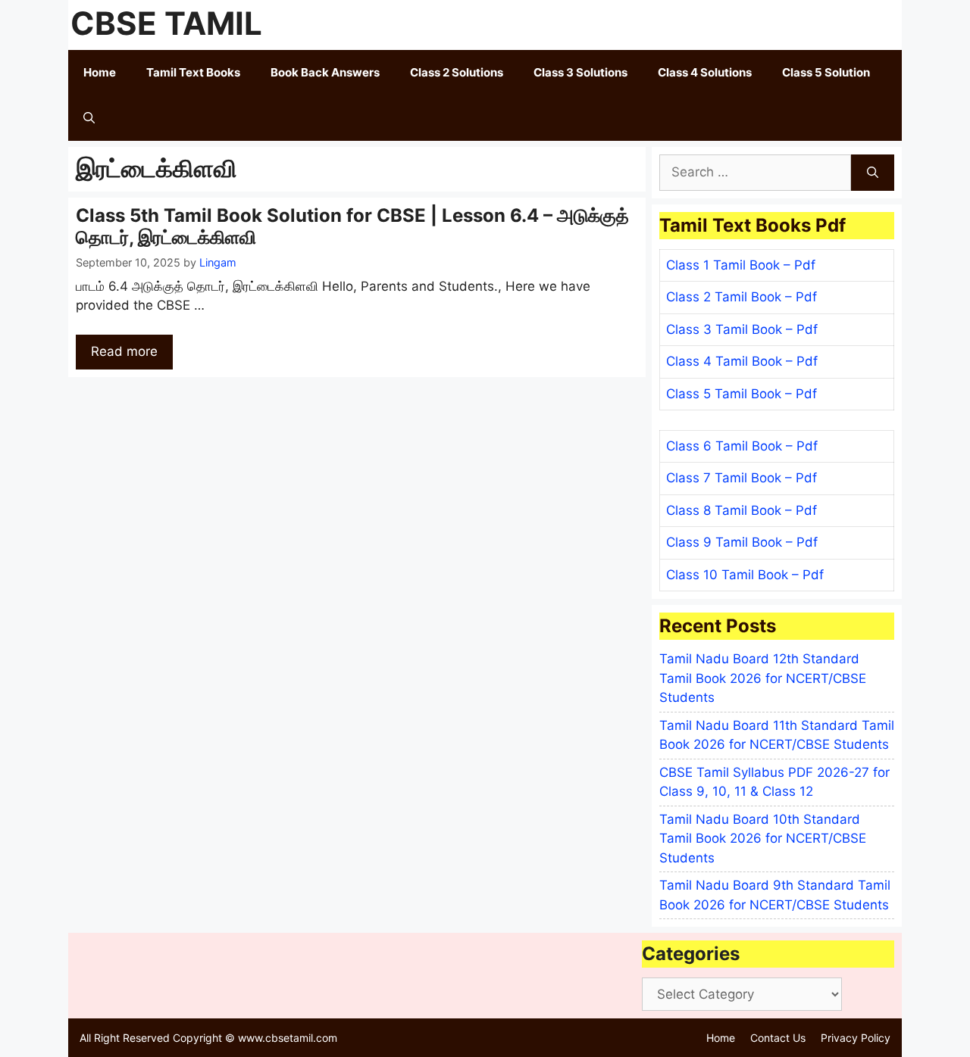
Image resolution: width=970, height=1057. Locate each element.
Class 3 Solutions (580, 72)
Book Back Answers (325, 72)
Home (99, 72)
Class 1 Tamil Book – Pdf (740, 265)
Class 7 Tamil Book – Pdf (741, 477)
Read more (124, 351)
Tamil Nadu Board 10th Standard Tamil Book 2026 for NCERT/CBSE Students (762, 838)
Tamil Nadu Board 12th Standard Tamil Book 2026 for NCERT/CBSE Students (762, 678)
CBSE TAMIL (166, 23)
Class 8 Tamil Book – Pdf (741, 510)
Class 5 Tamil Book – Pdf (741, 393)
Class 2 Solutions (456, 72)
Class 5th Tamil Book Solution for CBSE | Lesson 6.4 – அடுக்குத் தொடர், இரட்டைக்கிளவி (352, 226)
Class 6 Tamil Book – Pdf (742, 446)
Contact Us (778, 1037)
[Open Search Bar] (89, 118)
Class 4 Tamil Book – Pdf (742, 361)
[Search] (872, 172)
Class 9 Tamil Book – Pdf (742, 542)
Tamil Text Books (193, 72)
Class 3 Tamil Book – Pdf (742, 329)
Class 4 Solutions (705, 72)
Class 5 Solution (826, 72)
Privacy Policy (855, 1037)
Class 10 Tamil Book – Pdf (745, 574)
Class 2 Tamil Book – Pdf (741, 296)
